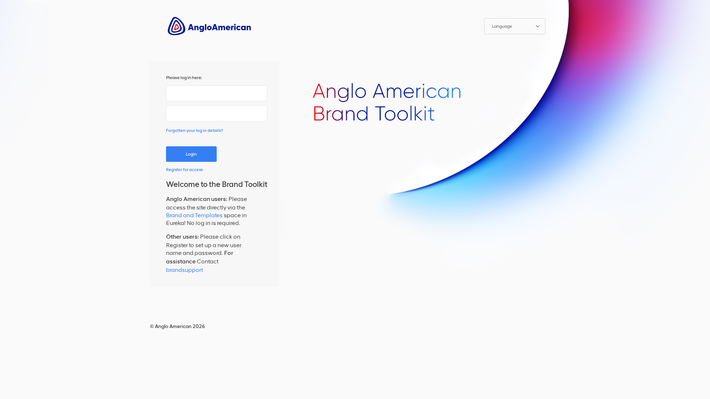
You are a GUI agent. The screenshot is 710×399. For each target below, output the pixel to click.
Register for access (184, 169)
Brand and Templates (194, 215)
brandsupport (184, 269)
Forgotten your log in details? (194, 130)
